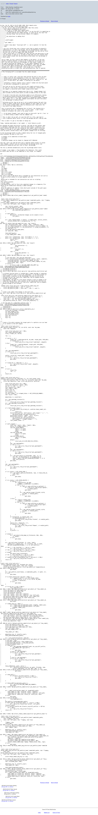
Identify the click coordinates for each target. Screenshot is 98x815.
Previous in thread (44, 21)
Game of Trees (56, 812)
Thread (11, 3)
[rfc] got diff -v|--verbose (7, 786)
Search (15, 3)
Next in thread (54, 21)
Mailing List (46, 812)
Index (7, 3)
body (9, 16)
